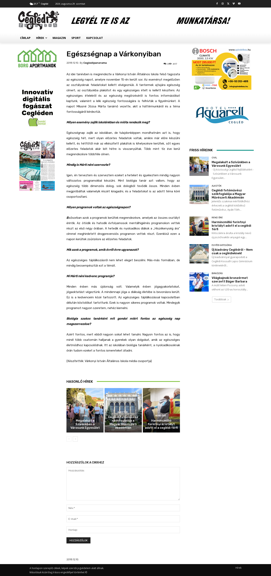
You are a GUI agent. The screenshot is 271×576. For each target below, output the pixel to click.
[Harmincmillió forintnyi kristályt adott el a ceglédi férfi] (161, 410)
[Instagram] (222, 4)
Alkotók (122, 412)
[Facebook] (217, 4)
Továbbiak (220, 299)
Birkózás (217, 273)
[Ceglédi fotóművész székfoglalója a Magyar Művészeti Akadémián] (199, 194)
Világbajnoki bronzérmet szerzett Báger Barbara (230, 279)
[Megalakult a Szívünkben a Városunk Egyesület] (85, 410)
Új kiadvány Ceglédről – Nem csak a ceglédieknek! (232, 251)
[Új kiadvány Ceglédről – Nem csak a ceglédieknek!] (199, 253)
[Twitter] (228, 4)
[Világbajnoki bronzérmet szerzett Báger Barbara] (199, 282)
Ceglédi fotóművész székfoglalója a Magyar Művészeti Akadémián (123, 422)
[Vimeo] (233, 4)
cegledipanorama (95, 63)
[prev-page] (68, 439)
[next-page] (75, 439)
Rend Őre (160, 416)
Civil (84, 416)
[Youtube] (239, 4)
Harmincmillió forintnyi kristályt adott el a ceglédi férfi (161, 424)
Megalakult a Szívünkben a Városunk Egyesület (85, 424)
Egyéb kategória (222, 245)
